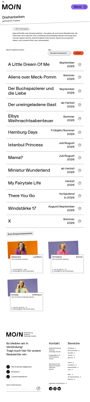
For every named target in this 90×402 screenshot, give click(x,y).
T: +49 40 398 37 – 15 (59, 269)
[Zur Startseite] (45, 334)
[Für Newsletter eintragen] (38, 388)
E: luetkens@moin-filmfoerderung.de (22, 271)
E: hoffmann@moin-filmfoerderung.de (22, 309)
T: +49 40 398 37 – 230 (19, 269)
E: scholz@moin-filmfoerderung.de (62, 271)
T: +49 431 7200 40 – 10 (19, 307)
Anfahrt (51, 358)
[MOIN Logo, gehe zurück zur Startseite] (29, 7)
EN (3, 2)
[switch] (19, 367)
